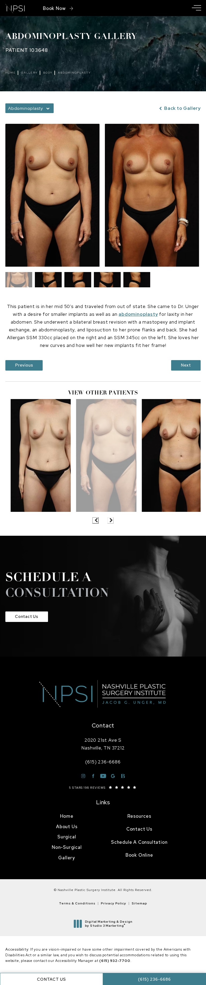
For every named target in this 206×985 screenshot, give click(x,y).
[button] (196, 8)
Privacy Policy (113, 903)
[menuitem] (67, 816)
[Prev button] (95, 520)
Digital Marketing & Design (109, 924)
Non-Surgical (67, 847)
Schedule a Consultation (139, 842)
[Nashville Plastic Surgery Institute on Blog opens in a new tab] (123, 776)
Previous (24, 365)
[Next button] (110, 520)
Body (48, 72)
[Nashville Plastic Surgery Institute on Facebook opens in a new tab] (93, 776)
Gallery (29, 72)
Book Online (139, 855)
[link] (103, 762)
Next (186, 365)
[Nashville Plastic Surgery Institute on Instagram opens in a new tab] (83, 776)
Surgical (66, 837)
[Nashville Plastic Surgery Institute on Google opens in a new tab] (113, 776)
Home (10, 72)
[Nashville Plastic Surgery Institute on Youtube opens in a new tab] (103, 776)
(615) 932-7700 (114, 960)
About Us (66, 827)
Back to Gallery (182, 108)
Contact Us (26, 616)
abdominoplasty (138, 314)
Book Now (54, 8)
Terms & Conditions (77, 903)
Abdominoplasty (74, 72)
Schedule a (57, 586)
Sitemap (139, 903)
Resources (139, 816)
